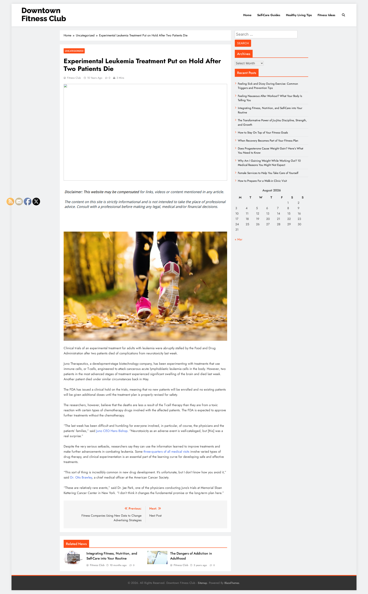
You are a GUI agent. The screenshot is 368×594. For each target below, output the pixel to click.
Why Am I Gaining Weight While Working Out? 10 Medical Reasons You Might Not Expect (269, 163)
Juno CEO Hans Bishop (111, 430)
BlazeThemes (231, 583)
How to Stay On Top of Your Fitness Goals (263, 132)
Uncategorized (74, 50)
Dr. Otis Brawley (81, 477)
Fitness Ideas (326, 15)
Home (247, 15)
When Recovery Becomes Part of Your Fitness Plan (268, 140)
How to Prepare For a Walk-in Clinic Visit (262, 181)
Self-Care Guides (268, 15)
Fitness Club (74, 78)
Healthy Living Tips (299, 15)
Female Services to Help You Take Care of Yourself (268, 173)
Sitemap (202, 583)
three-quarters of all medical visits (166, 451)
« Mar (238, 239)
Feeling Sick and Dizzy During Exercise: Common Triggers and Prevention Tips (268, 86)
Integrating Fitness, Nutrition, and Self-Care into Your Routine (111, 556)
